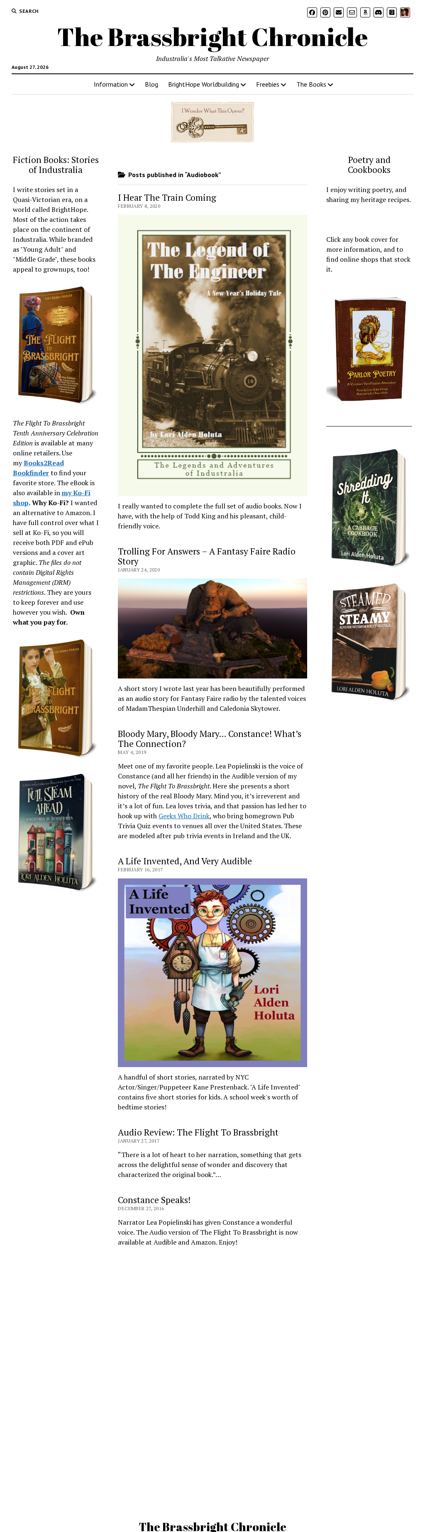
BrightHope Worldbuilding (203, 84)
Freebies (267, 84)
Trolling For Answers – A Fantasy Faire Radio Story (207, 556)
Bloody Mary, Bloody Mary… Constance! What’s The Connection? (209, 738)
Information (111, 84)
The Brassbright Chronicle (212, 36)
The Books (311, 84)
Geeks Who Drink (184, 815)
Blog (151, 84)
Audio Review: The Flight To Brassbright (198, 1132)
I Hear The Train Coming (167, 197)
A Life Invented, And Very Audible (185, 861)
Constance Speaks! (154, 1200)
